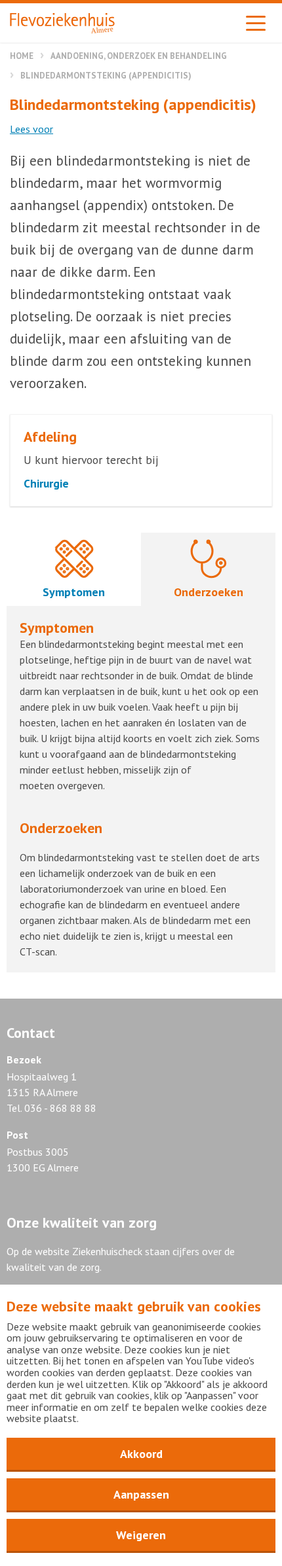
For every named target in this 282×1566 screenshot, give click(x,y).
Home (21, 56)
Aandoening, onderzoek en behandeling (138, 56)
